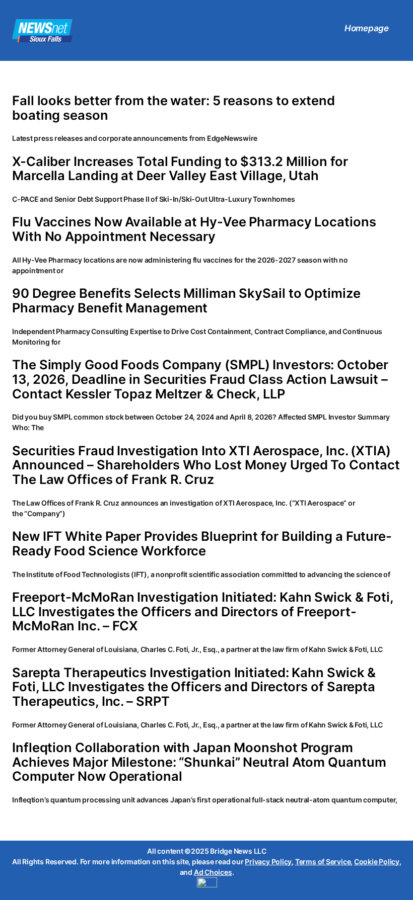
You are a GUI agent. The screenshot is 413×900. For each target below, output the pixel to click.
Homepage (367, 28)
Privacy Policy (268, 861)
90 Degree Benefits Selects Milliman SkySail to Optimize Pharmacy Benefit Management (186, 300)
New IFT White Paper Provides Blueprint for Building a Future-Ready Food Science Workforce (202, 543)
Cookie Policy (376, 861)
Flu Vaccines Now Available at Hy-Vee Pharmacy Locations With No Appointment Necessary (194, 229)
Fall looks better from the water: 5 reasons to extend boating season (173, 108)
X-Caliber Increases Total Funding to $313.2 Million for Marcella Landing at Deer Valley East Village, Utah (180, 168)
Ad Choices (213, 872)
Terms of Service (323, 861)
